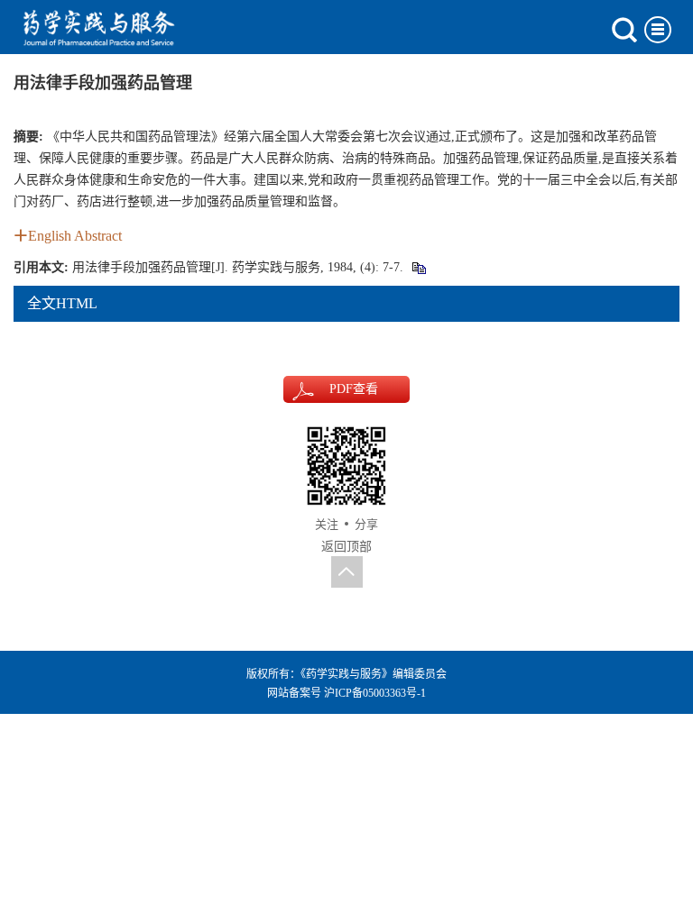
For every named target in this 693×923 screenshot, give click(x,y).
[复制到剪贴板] (418, 267)
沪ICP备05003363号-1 (375, 693)
